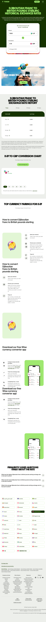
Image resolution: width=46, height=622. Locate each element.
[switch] (23, 38)
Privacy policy (28, 598)
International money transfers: (7, 566)
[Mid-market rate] (28, 25)
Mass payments (17, 590)
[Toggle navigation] (43, 1)
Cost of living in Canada (6, 571)
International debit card (17, 581)
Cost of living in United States (26, 568)
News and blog (29, 577)
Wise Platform (17, 586)
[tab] (6, 108)
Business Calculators (29, 593)
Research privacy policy (28, 578)
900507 (25, 610)
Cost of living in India (5, 570)
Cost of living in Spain (34, 570)
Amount (10, 30)
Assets (17, 585)
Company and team (6, 577)
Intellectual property (17, 602)
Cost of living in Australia (37, 568)
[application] (12, 179)
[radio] (9, 187)
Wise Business (17, 588)
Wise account (17, 580)
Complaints (17, 599)
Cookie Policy (39, 598)
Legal (17, 598)
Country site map (28, 599)
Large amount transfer (17, 582)
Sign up (23, 82)
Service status (6, 582)
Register (37, 1)
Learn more (35, 190)
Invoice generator (28, 591)
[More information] (8, 119)
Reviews (6, 589)
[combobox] (34, 33)
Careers (6, 581)
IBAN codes (28, 584)
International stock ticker (28, 581)
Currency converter (28, 580)
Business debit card (17, 589)
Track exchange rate (23, 164)
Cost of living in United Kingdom (14, 568)
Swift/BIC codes (28, 582)
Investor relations (6, 584)
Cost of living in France (25, 570)
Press (6, 580)
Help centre (6, 588)
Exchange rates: (4, 563)
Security (6, 578)
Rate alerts (28, 585)
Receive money (17, 584)
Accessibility (6, 590)
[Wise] (6, 1)
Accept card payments (17, 591)
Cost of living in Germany (15, 570)
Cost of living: (4, 568)
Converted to (11, 40)
